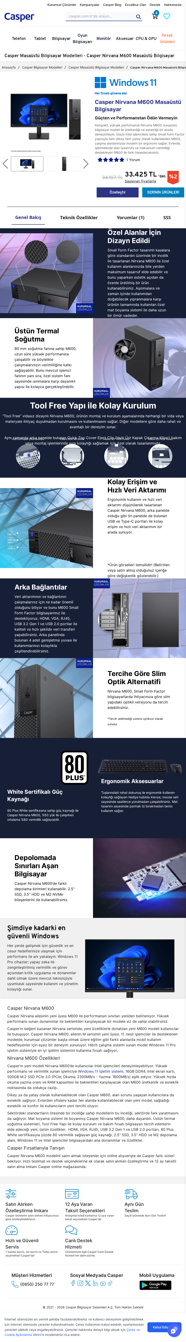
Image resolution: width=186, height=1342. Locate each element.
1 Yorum (133, 159)
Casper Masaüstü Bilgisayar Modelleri (96, 67)
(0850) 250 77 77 (37, 1284)
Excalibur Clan (135, 5)
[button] (5, 164)
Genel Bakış (28, 217)
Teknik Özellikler (79, 217)
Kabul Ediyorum (164, 1327)
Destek (155, 5)
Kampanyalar (89, 5)
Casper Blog (112, 5)
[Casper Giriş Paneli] (178, 16)
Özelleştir (118, 192)
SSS (167, 217)
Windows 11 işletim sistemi (100, 1071)
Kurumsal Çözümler (61, 5)
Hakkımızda (172, 5)
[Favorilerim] (167, 16)
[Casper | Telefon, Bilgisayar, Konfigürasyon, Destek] (32, 17)
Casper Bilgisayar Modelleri (42, 67)
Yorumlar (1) (130, 217)
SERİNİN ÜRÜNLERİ (163, 192)
